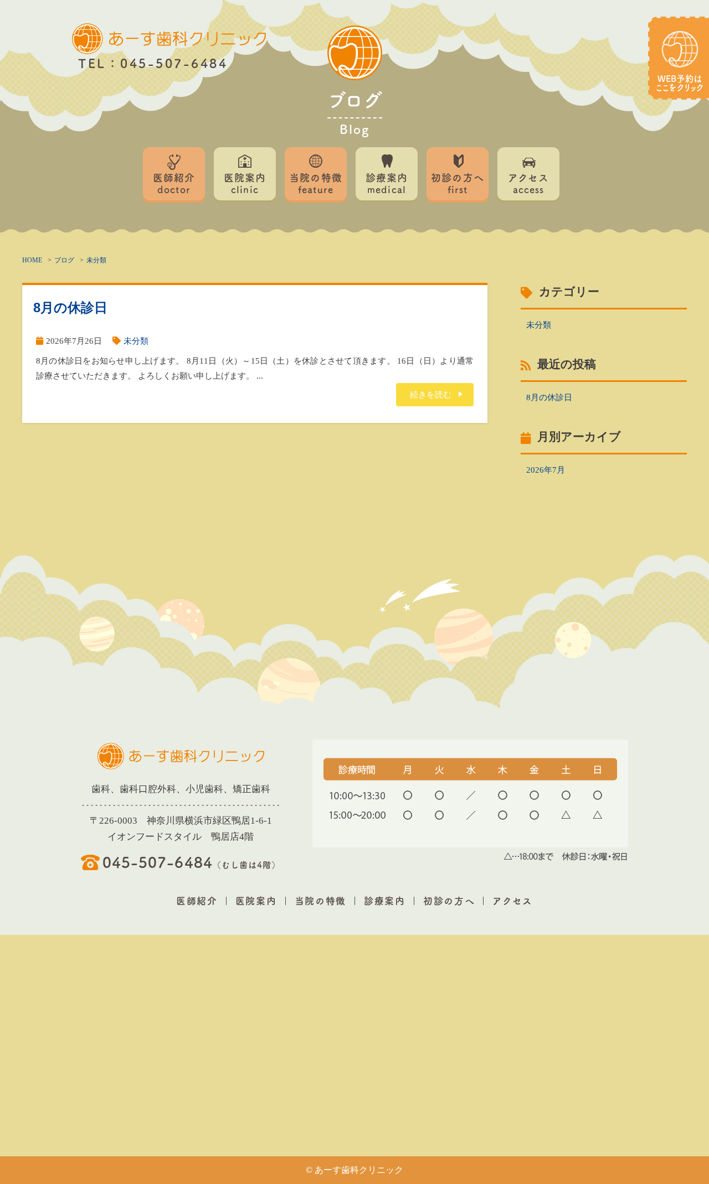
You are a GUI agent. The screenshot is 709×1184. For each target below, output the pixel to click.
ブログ (64, 260)
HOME (32, 260)
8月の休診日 (70, 307)
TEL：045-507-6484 (153, 62)
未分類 (96, 260)
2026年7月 (545, 470)
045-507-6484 (191, 861)
